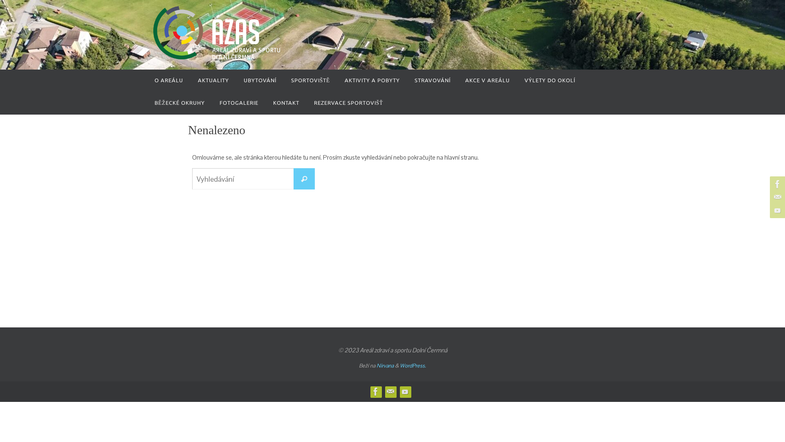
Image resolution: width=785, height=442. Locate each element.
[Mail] (776, 197)
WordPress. (413, 365)
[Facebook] (776, 184)
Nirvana (385, 365)
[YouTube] (776, 210)
